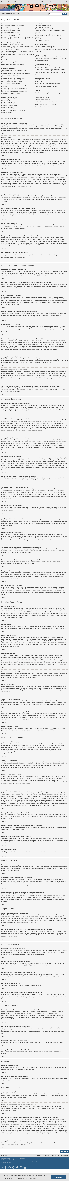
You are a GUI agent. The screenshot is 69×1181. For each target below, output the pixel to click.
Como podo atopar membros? (43, 70)
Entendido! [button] (59, 1177)
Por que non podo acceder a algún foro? (12, 80)
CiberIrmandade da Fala (27, 1161)
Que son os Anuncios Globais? (9, 105)
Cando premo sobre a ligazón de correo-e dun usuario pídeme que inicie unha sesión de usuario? (16, 63)
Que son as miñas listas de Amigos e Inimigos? (48, 57)
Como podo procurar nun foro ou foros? (46, 65)
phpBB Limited (5, 1095)
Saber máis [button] (32, 1178)
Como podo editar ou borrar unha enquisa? (13, 78)
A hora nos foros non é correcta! (10, 49)
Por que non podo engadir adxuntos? (11, 81)
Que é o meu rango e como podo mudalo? (12, 61)
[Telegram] (13, 1167)
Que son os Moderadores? (42, 27)
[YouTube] (25, 1167)
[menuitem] (14, 2)
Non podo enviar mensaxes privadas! (45, 46)
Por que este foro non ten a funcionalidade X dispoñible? (50, 101)
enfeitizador (25, 1159)
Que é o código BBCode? (8, 99)
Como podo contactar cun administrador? (46, 106)
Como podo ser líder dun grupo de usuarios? (47, 34)
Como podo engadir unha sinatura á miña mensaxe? (15, 73)
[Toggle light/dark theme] (50, 2)
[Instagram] (9, 1167)
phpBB (3, 331)
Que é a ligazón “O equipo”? (42, 40)
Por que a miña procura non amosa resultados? (48, 67)
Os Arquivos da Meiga (17, 1159)
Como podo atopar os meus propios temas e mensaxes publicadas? (50, 73)
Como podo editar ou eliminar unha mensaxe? (13, 71)
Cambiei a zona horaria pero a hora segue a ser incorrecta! (17, 51)
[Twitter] (21, 1167)
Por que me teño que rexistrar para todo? (12, 25)
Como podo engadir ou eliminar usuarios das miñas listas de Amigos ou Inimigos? (50, 59)
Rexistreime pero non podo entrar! (10, 30)
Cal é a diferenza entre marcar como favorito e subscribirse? (47, 80)
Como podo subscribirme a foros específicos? (47, 84)
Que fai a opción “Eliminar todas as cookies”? (13, 39)
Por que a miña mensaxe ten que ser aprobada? (14, 91)
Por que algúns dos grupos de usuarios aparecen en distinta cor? (49, 36)
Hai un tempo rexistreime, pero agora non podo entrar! (16, 34)
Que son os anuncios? (7, 107)
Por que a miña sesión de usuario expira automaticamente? (17, 37)
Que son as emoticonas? (8, 102)
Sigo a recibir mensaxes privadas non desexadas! (48, 47)
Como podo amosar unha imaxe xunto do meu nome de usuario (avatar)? (16, 58)
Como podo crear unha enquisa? (10, 75)
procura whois (11, 1123)
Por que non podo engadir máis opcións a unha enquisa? (16, 76)
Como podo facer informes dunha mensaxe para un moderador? (15, 85)
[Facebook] (5, 1167)
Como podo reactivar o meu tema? (10, 93)
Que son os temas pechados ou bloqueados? (13, 110)
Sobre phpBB (12, 1097)
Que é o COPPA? (5, 27)
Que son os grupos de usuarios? (44, 29)
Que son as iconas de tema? (9, 112)
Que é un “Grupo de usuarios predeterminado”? (48, 39)
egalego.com (38, 1161)
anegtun (47, 1161)
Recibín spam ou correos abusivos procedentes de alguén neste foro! (51, 50)
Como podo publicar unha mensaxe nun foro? (13, 70)
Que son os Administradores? (43, 25)
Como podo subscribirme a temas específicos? (48, 83)
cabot (10, 1162)
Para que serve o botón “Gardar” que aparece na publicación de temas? (14, 89)
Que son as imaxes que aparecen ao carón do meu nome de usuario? (17, 55)
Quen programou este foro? (42, 99)
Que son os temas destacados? (9, 109)
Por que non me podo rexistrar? (10, 29)
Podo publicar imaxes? (7, 104)
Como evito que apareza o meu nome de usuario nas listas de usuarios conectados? (17, 47)
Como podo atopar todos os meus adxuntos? (47, 93)
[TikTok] (17, 1167)
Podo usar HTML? (6, 100)
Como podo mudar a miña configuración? (12, 44)
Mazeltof (7, 1162)
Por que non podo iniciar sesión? (10, 32)
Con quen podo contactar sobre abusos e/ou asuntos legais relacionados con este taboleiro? (49, 103)
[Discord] (2, 1167)
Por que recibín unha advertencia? (10, 83)
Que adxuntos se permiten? (42, 92)
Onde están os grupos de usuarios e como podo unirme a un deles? (50, 31)
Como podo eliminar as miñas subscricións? (47, 86)
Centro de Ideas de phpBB (45, 1108)
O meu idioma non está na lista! (9, 52)
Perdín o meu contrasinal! (8, 35)
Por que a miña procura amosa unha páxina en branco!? (50, 69)
